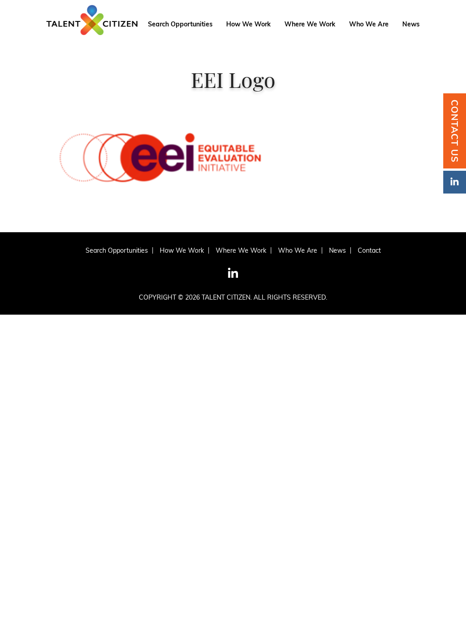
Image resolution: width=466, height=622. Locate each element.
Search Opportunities (180, 24)
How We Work (248, 24)
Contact (369, 250)
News (411, 24)
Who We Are (369, 24)
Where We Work (309, 24)
